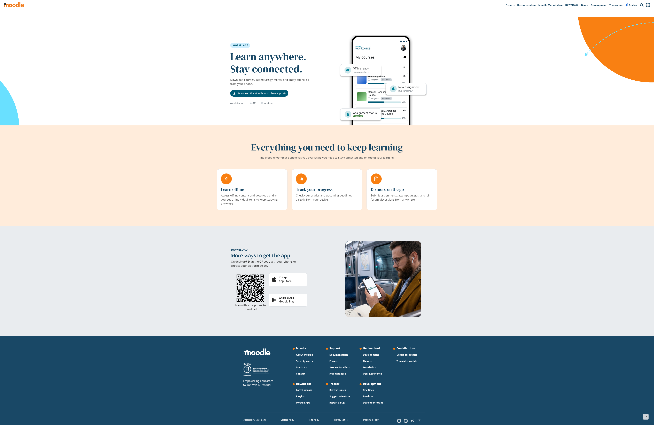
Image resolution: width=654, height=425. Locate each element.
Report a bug (337, 402)
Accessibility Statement (255, 419)
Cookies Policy (287, 419)
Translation (369, 367)
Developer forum (373, 402)
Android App (286, 297)
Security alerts (304, 361)
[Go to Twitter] (412, 420)
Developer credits (406, 354)
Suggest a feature (339, 396)
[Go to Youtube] (419, 420)
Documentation (338, 354)
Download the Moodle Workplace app (259, 93)
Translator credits (406, 361)
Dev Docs (368, 390)
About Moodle (304, 354)
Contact (300, 373)
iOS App (283, 277)
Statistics (301, 367)
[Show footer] (646, 417)
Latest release (304, 390)
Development (371, 354)
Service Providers (339, 367)
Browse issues (337, 390)
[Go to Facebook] (399, 420)
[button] (648, 5)
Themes (367, 361)
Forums (333, 361)
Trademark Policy (371, 419)
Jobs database (337, 373)
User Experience (372, 373)
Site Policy (314, 419)
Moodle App (303, 402)
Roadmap (368, 396)
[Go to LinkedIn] (406, 420)
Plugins (300, 396)
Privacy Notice (341, 419)
